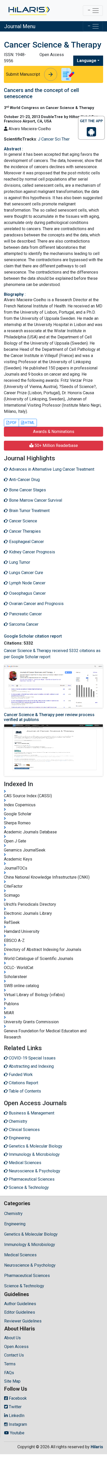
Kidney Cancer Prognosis (31, 551)
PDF (13, 423)
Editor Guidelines (19, 1312)
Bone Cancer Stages (27, 489)
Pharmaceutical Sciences (27, 1275)
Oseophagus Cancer (27, 593)
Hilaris (97, 1446)
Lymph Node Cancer (26, 582)
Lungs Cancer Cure (25, 572)
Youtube (16, 1432)
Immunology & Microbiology (29, 1244)
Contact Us (14, 1355)
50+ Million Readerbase (56, 445)
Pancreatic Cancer (25, 613)
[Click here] (28, 10)
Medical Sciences (20, 1254)
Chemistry (13, 1213)
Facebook (17, 1398)
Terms (10, 1363)
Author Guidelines (20, 1303)
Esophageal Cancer (26, 541)
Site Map (12, 1381)
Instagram (17, 1424)
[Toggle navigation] (93, 10)
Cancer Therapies (24, 531)
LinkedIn (16, 1415)
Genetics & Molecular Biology (31, 1234)
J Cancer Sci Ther (54, 139)
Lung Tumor (19, 562)
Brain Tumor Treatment (29, 510)
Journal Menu (19, 26)
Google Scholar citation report (33, 636)
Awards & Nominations (53, 431)
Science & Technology (24, 1285)
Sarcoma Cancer (23, 624)
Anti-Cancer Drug (24, 479)
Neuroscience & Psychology (30, 1265)
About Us (12, 1337)
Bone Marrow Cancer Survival (35, 500)
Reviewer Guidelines (23, 1321)
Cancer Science (22, 520)
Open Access (16, 1346)
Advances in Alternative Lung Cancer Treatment (51, 469)
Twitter (15, 1406)
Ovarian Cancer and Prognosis (36, 603)
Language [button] (86, 60)
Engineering (14, 1223)
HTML (29, 423)
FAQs (9, 1372)
